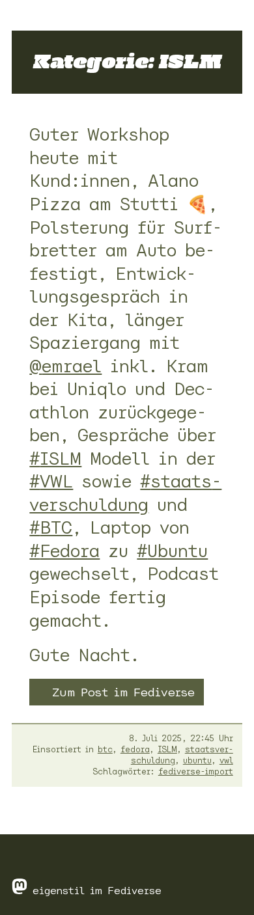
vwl (226, 760)
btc (105, 749)
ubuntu (197, 760)
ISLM (167, 749)
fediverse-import (195, 771)
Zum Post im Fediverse (123, 692)
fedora (135, 749)
